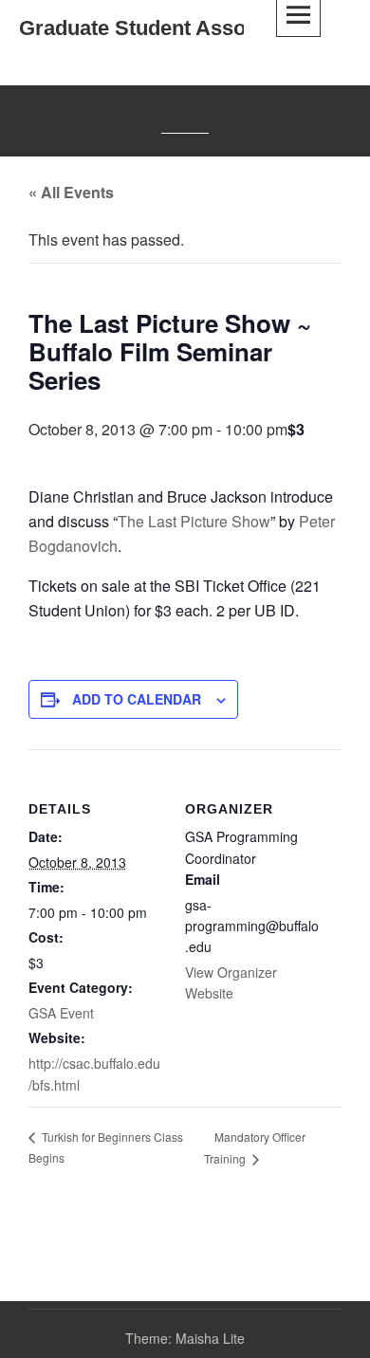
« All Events (71, 192)
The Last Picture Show (194, 521)
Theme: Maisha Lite (185, 1338)
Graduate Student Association (165, 28)
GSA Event (61, 1012)
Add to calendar (136, 698)
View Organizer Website (231, 982)
